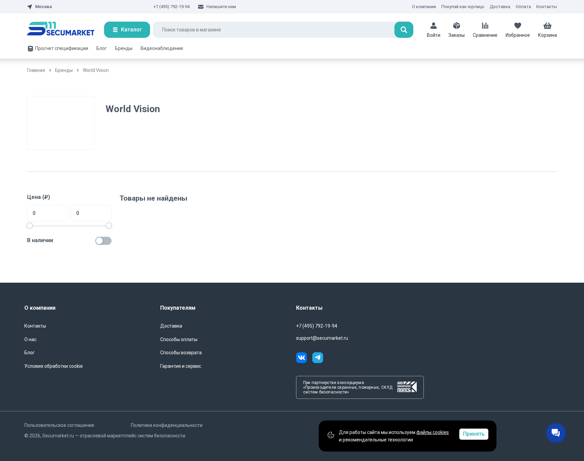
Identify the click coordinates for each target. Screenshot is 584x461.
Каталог (131, 29)
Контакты (546, 6)
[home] (65, 30)
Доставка (500, 6)
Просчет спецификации (61, 48)
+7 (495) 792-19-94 (171, 6)
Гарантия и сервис (180, 366)
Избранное (518, 35)
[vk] (304, 358)
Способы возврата (181, 352)
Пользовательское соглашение (59, 425)
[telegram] (317, 358)
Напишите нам (221, 6)
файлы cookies (432, 432)
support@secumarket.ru (322, 338)
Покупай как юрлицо (462, 6)
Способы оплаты (178, 339)
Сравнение (485, 35)
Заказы (456, 35)
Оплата (523, 6)
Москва (43, 6)
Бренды (123, 48)
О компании (424, 6)
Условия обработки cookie (53, 366)
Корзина (547, 35)
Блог (101, 48)
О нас (30, 339)
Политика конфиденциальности (166, 425)
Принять (474, 434)
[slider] (108, 225)
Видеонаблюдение (162, 48)
